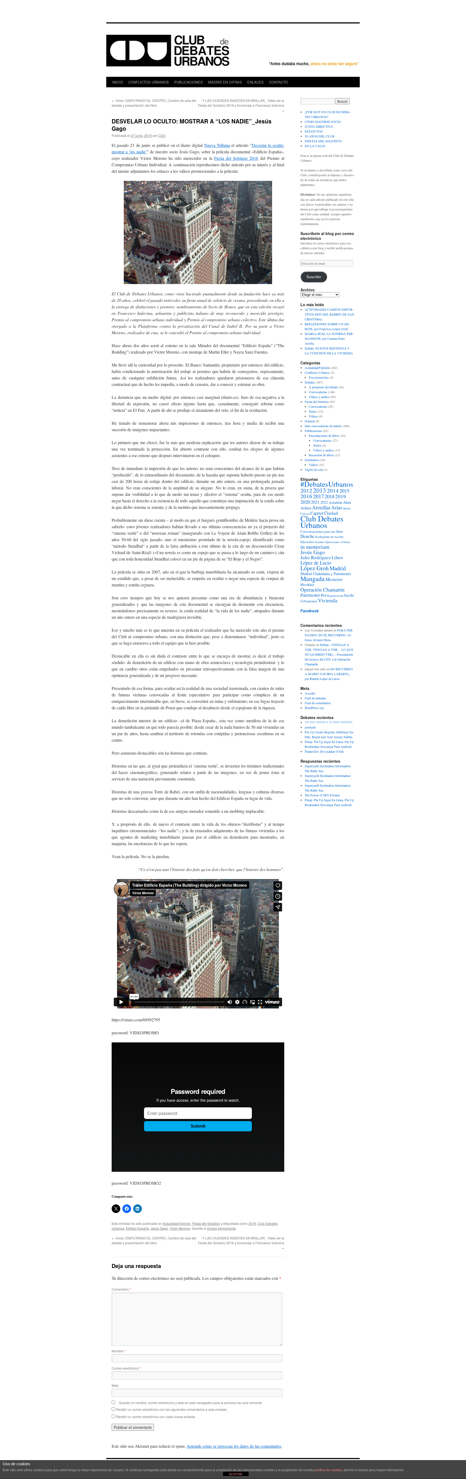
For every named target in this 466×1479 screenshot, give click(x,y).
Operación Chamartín (322, 589)
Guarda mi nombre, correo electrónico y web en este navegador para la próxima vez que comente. (191, 1402)
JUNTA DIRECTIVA (319, 126)
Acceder (310, 693)
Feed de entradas (315, 698)
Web (115, 1385)
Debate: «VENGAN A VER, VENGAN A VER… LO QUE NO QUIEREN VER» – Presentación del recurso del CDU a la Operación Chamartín (329, 654)
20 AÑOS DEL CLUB (319, 136)
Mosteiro (334, 579)
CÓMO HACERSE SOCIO (323, 121)
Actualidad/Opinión (177, 1223)
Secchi (349, 595)
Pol (323, 595)
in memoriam (314, 546)
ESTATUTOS (314, 131)
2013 (319, 490)
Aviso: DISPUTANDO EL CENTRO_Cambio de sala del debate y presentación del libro (154, 103)
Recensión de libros (321, 455)
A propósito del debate (323, 387)
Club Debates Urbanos (321, 521)
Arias (336, 507)
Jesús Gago (159, 1228)
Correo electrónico (126, 1368)
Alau (347, 502)
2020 (305, 502)
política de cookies (328, 1470)
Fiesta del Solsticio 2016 (236, 158)
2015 (344, 490)
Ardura (305, 507)
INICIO (117, 82)
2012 (306, 490)
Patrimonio (310, 595)
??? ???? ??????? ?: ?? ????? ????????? (328, 722)
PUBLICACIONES (188, 82)
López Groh (314, 568)
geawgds (310, 727)
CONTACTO (278, 82)
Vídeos (313, 416)
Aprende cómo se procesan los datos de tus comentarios (234, 1446)
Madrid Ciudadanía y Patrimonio (325, 573)
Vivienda (327, 600)
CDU (162, 135)
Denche (307, 536)
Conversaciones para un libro (321, 531)
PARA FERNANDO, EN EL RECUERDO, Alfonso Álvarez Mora (329, 635)
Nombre (119, 1351)
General (310, 421)
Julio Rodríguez (315, 557)
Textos (313, 411)
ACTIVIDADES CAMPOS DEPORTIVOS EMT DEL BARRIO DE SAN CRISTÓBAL (329, 314)
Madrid (338, 568)
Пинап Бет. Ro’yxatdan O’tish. (324, 751)
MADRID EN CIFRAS (225, 82)
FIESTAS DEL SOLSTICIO (323, 141)
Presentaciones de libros (324, 435)
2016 (252, 1223)
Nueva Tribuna (217, 145)
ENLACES (255, 82)
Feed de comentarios (318, 703)
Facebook (309, 610)
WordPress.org (314, 708)
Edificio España (137, 1228)
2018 (329, 496)
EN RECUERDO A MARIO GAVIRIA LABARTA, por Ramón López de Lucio (329, 674)
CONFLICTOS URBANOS (148, 82)
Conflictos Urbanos (317, 372)
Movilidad (307, 584)
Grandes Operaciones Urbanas (332, 542)
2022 (324, 502)
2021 (315, 502)
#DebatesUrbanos (326, 484)
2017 (318, 496)
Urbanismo (308, 601)
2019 (340, 496)
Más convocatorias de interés (323, 426)
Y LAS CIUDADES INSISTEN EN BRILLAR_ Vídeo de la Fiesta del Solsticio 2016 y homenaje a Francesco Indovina (241, 105)
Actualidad (335, 502)
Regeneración (335, 595)
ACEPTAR (235, 1474)
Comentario (121, 1289)
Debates (310, 382)
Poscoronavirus (319, 377)
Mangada (312, 578)
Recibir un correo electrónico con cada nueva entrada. (156, 1416)
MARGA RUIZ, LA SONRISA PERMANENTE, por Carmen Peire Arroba (329, 338)
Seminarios (312, 460)
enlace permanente (221, 1228)
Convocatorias (318, 392)
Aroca (346, 508)
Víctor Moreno (180, 1228)
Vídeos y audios (319, 397)
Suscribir (313, 277)
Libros (337, 558)
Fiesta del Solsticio (206, 1223)
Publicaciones (313, 431)
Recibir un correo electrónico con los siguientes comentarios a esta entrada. (171, 1409)
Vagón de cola (314, 469)
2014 (333, 490)
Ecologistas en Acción (329, 537)
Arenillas (321, 507)
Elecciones (307, 542)
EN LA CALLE (315, 146)
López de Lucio (315, 562)
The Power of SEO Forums (322, 795)
